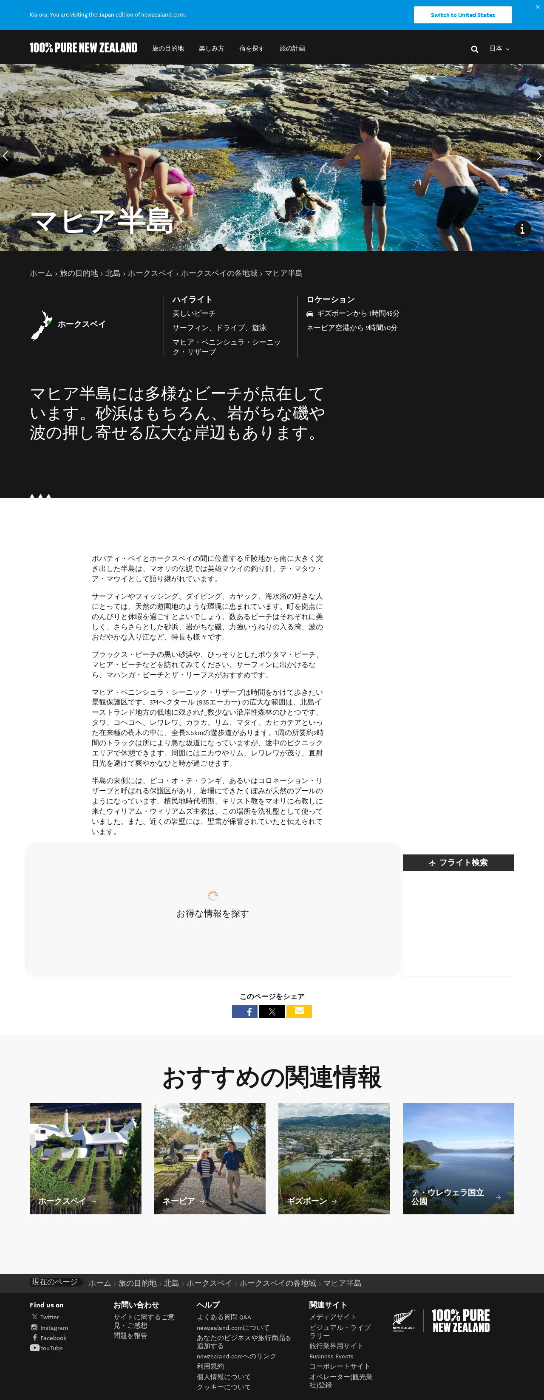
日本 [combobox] (497, 48)
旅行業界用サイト (336, 1346)
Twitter (49, 1317)
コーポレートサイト (340, 1366)
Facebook (53, 1338)
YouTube (51, 1348)
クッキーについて (224, 1387)
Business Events (331, 1356)
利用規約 (210, 1366)
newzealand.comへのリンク (237, 1356)
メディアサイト (333, 1317)
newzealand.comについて (233, 1328)
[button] (168, 49)
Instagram (54, 1328)
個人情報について (224, 1377)
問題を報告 (130, 1336)
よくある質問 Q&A (224, 1317)
